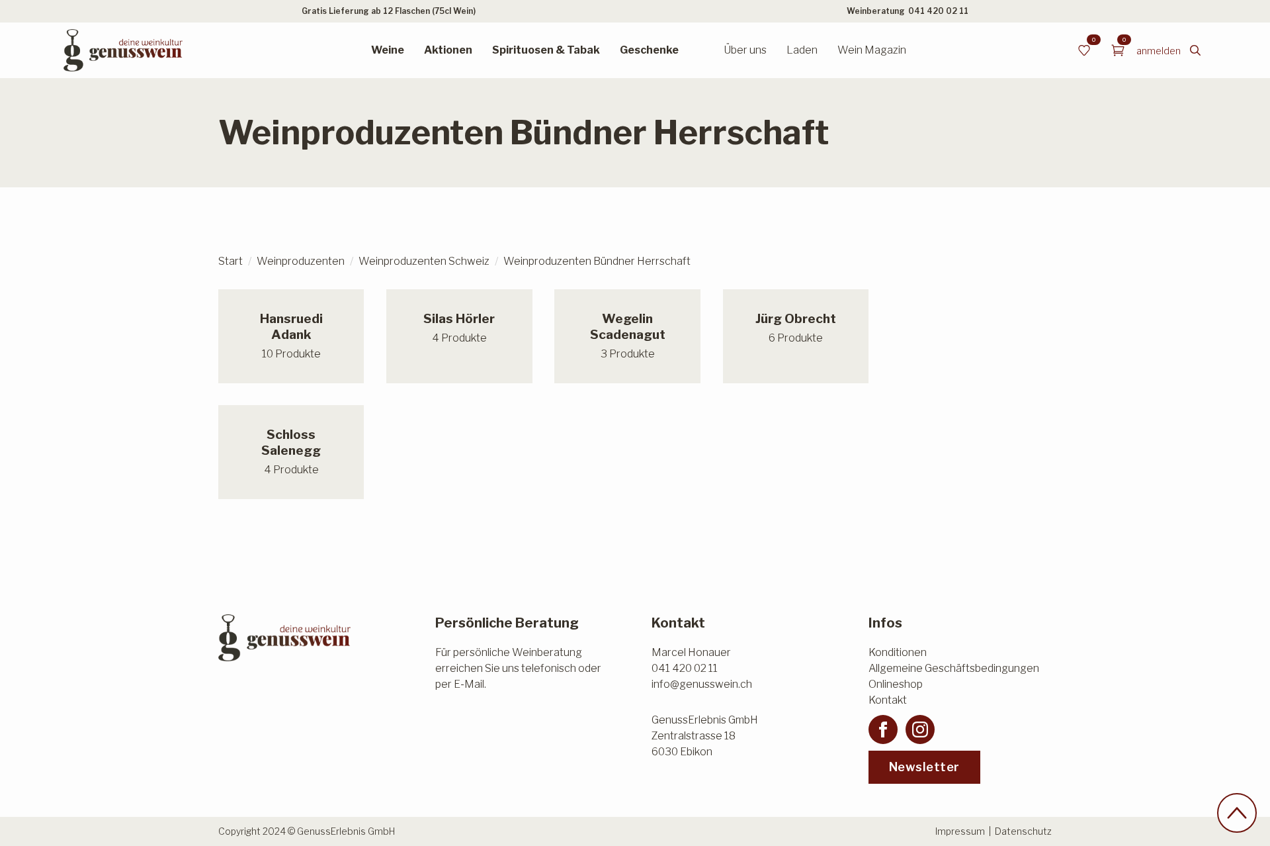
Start (230, 261)
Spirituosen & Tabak (546, 50)
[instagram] (920, 729)
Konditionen (897, 652)
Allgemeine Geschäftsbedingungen (953, 668)
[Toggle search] (1195, 50)
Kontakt (887, 700)
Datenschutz (1023, 831)
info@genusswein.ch (702, 684)
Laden (802, 50)
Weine (387, 50)
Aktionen (448, 50)
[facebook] (883, 729)
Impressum (960, 831)
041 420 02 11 (938, 11)
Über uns (745, 50)
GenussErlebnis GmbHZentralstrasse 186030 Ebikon (705, 736)
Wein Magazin (871, 50)
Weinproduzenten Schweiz (424, 261)
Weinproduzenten (301, 261)
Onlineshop (895, 684)
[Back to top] (1237, 813)
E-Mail (469, 684)
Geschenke (649, 50)
